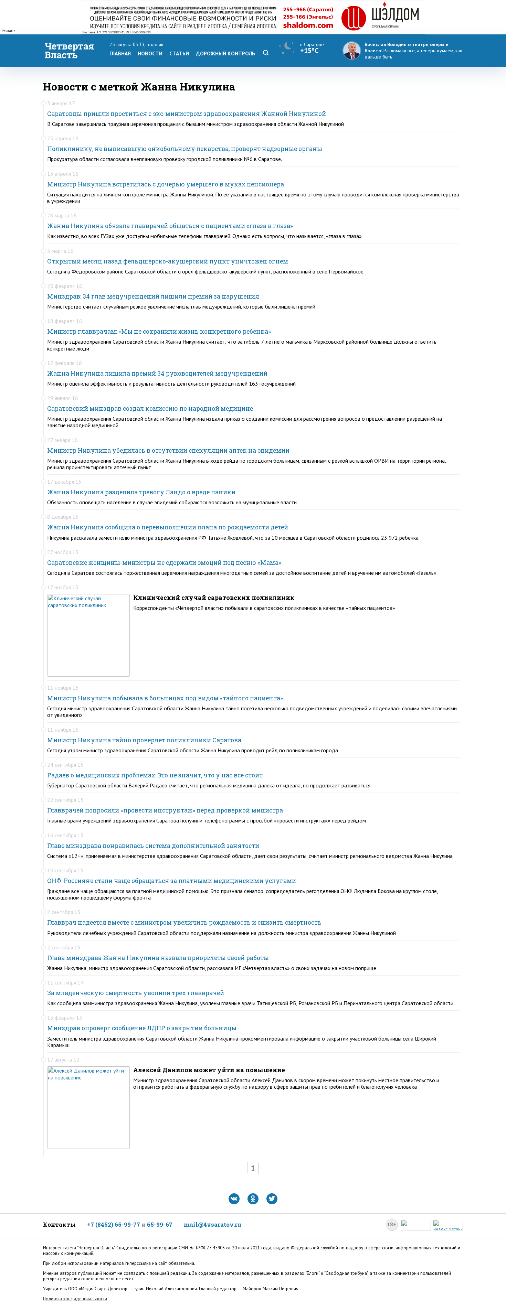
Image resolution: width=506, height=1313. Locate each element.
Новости (150, 53)
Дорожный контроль (225, 53)
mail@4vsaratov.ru (212, 1224)
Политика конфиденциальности (75, 1299)
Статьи (179, 53)
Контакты (59, 1224)
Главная (120, 53)
